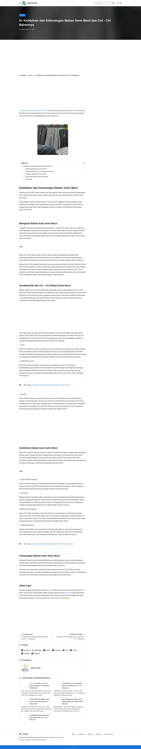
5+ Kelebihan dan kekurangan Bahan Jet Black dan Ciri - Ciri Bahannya (72, 686)
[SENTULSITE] (24, 3)
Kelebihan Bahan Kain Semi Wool (35, 174)
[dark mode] (118, 3)
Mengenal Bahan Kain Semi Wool (35, 169)
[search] (113, 3)
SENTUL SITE (24, 29)
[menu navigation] (20, 3)
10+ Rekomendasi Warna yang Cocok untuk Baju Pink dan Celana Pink (39, 701)
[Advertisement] (52, 58)
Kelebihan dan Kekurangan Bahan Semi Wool (33, 110)
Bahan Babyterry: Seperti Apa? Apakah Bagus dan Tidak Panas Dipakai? (72, 701)
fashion (22, 15)
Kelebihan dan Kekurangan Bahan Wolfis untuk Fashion (51, 385)
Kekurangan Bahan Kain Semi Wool (36, 176)
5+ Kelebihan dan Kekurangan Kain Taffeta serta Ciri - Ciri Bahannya (39, 717)
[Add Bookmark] (32, 29)
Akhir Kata (28, 179)
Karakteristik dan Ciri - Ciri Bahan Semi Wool (39, 171)
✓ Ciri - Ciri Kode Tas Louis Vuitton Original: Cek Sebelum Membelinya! (39, 686)
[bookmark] (121, 3)
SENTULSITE (32, 3)
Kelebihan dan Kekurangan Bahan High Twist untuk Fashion (52, 544)
